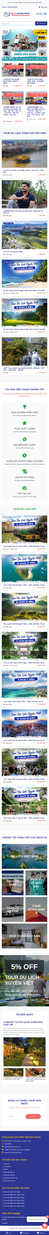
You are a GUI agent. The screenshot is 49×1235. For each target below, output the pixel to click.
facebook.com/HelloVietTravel (13, 1152)
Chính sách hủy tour (9, 1175)
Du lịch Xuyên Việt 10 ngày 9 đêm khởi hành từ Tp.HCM (24, 290)
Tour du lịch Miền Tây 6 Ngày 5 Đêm (13, 1206)
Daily (6, 86)
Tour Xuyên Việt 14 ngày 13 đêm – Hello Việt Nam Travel (24, 546)
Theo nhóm (8, 175)
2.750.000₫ (42, 254)
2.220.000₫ (42, 175)
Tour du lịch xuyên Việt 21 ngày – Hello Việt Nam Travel (23, 663)
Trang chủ (6, 1163)
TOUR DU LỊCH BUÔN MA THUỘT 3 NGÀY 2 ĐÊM (11, 81)
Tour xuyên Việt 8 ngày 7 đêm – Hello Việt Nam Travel (23, 701)
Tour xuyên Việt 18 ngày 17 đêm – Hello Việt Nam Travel (24, 585)
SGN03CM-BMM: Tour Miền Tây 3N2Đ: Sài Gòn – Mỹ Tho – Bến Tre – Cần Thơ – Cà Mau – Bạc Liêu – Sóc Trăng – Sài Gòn (36, 111)
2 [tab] (5, 57)
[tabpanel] (24, 45)
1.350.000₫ (42, 86)
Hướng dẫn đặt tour (9, 1172)
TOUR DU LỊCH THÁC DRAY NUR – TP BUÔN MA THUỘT (35, 81)
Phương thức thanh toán (10, 1178)
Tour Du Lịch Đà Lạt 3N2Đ (12, 252)
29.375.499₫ (41, 588)
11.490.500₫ (41, 704)
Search (42, 23)
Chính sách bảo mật (9, 1180)
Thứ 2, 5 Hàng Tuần (11, 549)
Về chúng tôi (6, 1166)
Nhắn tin (42, 1233)
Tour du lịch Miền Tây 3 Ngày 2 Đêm (13, 1197)
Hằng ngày (8, 254)
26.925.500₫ (41, 743)
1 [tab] (3, 57)
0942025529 (7, 1144)
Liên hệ (5, 1169)
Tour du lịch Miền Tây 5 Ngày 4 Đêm (13, 1203)
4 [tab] (9, 57)
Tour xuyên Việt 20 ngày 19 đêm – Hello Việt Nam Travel (24, 624)
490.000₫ (42, 215)
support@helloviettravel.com (12, 1146)
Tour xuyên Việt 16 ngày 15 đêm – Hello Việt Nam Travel (24, 740)
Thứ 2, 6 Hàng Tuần (11, 332)
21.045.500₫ (41, 332)
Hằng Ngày (8, 121)
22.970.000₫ (41, 549)
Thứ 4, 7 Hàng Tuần (11, 665)
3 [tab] (7, 57)
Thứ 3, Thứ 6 (31, 120)
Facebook (5, 1223)
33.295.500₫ (41, 627)
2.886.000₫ (18, 86)
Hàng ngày (8, 215)
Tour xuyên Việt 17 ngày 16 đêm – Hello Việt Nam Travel (24, 818)
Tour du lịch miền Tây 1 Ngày (11, 1192)
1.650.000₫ (18, 121)
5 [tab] (12, 57)
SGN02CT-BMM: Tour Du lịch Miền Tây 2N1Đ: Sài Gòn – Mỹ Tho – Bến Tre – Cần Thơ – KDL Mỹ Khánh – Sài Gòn (12, 111)
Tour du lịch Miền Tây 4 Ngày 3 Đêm (13, 1200)
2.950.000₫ (42, 119)
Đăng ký (33, 1116)
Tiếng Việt (44, 7)
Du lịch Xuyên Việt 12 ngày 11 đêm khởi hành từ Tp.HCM (24, 329)
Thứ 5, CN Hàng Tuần (11, 293)
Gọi (10, 1233)
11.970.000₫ (41, 293)
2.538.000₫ (42, 373)
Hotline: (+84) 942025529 (9, 7)
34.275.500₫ (41, 665)
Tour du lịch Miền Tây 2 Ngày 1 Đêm (13, 1194)
